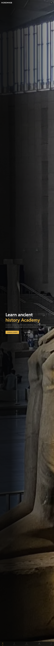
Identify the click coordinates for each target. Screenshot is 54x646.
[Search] (51, 2)
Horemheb (6, 3)
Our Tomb (27, 332)
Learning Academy (12, 332)
